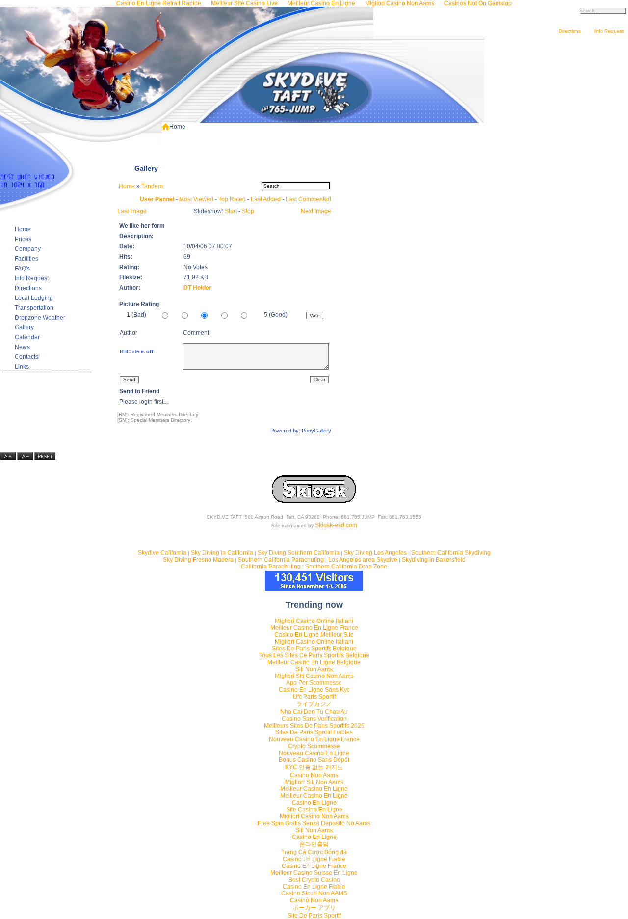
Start (231, 211)
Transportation (34, 307)
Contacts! (27, 356)
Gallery (24, 327)
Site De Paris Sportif (314, 915)
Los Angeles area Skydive (362, 559)
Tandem (152, 186)
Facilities (26, 258)
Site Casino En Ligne (314, 809)
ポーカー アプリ (314, 907)
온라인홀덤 (314, 844)
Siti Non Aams (314, 669)
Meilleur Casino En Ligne (314, 788)
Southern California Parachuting (281, 559)
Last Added (266, 199)
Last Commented (308, 199)
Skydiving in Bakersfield (434, 559)
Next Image (316, 211)
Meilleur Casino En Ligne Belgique (314, 662)
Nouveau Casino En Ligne (314, 753)
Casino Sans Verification (314, 718)
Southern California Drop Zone (346, 566)
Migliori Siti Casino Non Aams (314, 676)
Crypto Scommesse (314, 746)
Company (28, 248)
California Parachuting (271, 566)
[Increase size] (8, 458)
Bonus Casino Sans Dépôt (314, 760)
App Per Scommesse (314, 682)
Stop (248, 211)
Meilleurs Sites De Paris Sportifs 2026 (314, 725)
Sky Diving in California (222, 552)
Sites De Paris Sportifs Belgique (314, 648)
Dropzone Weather (40, 317)
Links (22, 366)
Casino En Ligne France (314, 866)
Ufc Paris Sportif (314, 696)
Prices (23, 239)
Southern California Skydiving (451, 552)
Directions (570, 31)
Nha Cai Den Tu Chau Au (314, 711)
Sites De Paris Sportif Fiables (314, 732)
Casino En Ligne (314, 802)
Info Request (609, 31)
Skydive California (162, 552)
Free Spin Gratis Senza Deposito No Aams (314, 823)
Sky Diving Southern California (299, 552)
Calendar (27, 337)
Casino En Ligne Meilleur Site (314, 634)
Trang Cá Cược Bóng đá (314, 852)
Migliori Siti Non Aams (314, 782)
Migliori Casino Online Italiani (314, 621)
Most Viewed (196, 199)
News (22, 347)
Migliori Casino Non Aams (314, 816)
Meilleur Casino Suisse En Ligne (314, 872)
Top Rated (232, 199)
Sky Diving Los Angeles (375, 552)
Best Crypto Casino (314, 879)
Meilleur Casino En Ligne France (314, 627)
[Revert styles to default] (44, 458)
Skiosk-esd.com (336, 525)
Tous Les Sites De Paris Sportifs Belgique (314, 655)
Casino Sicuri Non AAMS (314, 893)
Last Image (132, 211)
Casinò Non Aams (314, 900)
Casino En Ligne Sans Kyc (314, 689)
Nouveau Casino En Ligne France (314, 739)
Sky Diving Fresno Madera (198, 559)
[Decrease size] (25, 458)
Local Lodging (34, 298)
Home (23, 229)
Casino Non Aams (314, 775)
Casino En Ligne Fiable (314, 859)
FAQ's (22, 268)
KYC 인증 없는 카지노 (314, 767)
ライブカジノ (314, 704)
